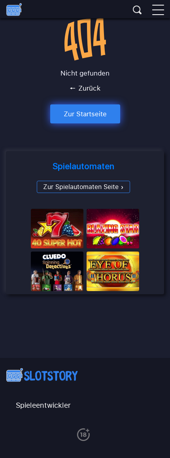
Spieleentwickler (43, 405)
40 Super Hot (57, 228)
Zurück (88, 88)
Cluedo (57, 271)
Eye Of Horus (113, 271)
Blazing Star (113, 228)
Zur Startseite (85, 113)
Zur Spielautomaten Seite (82, 186)
